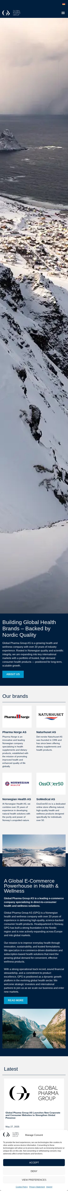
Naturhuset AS (46, 732)
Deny (34, 1171)
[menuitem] (64, 4)
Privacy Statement (37, 1187)
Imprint (49, 1187)
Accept (34, 1162)
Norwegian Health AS (16, 799)
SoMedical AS (45, 799)
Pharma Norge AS (14, 732)
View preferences (34, 1179)
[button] (63, 12)
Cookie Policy (22, 1187)
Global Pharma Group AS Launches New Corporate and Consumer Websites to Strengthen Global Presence (33, 1115)
